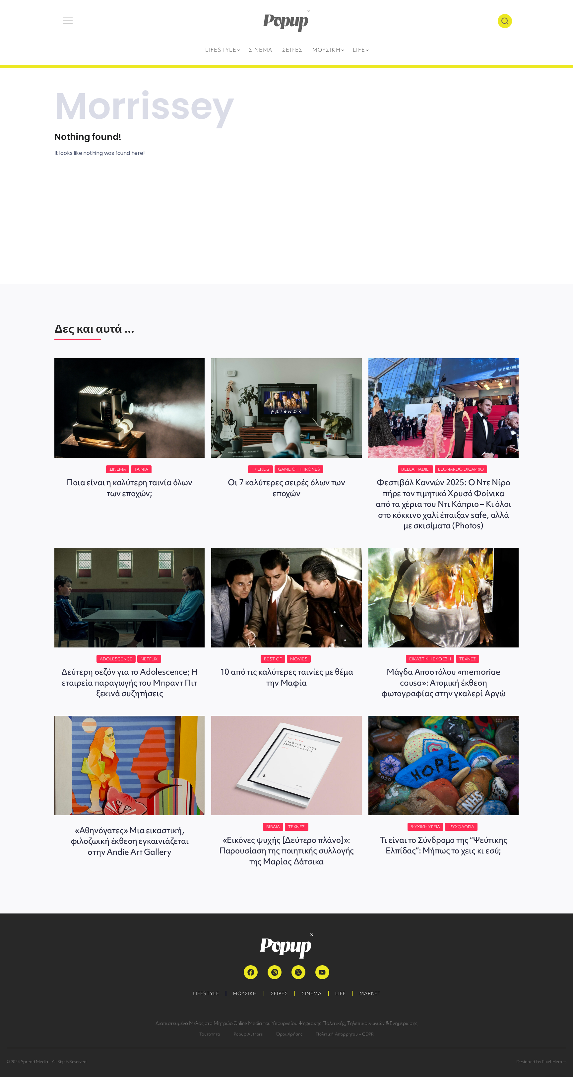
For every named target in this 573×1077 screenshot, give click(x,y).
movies (298, 659)
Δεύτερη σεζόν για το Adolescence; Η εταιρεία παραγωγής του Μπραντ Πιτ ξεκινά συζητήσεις (129, 682)
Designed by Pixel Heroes (541, 1061)
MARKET (370, 993)
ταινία (141, 469)
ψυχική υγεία (425, 827)
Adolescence (116, 659)
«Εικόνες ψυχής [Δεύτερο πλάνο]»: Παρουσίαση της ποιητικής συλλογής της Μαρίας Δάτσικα (286, 851)
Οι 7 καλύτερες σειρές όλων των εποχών (286, 488)
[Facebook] (251, 972)
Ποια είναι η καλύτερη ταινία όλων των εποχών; (129, 488)
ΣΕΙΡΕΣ (279, 993)
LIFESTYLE (206, 993)
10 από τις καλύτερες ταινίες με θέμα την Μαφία (286, 677)
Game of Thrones (299, 469)
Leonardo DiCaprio (461, 469)
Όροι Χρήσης (289, 1034)
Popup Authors (248, 1034)
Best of (273, 659)
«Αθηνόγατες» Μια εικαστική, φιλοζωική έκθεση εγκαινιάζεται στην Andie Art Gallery (130, 841)
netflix (149, 659)
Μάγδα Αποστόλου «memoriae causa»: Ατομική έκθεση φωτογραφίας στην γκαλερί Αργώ (443, 682)
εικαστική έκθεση (430, 659)
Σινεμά (117, 469)
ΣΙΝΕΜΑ (311, 993)
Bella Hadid (415, 469)
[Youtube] (322, 972)
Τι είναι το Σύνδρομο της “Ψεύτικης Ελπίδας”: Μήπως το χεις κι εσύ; (443, 845)
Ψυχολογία (461, 827)
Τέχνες (467, 659)
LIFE (340, 993)
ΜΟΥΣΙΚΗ (245, 993)
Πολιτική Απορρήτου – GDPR (345, 1034)
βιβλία (273, 827)
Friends (260, 469)
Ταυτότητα (210, 1034)
